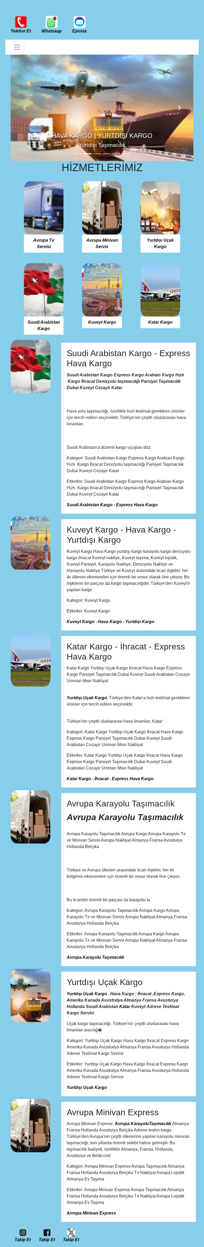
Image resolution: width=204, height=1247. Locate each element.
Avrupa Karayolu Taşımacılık (95, 957)
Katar (124, 1006)
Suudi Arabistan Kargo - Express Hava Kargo (112, 505)
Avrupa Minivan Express (91, 1213)
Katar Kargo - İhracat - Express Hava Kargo (110, 778)
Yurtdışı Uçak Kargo (87, 697)
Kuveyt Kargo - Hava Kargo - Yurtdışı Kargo (110, 621)
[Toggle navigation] (17, 47)
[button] (24, 108)
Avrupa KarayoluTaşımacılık (143, 1123)
